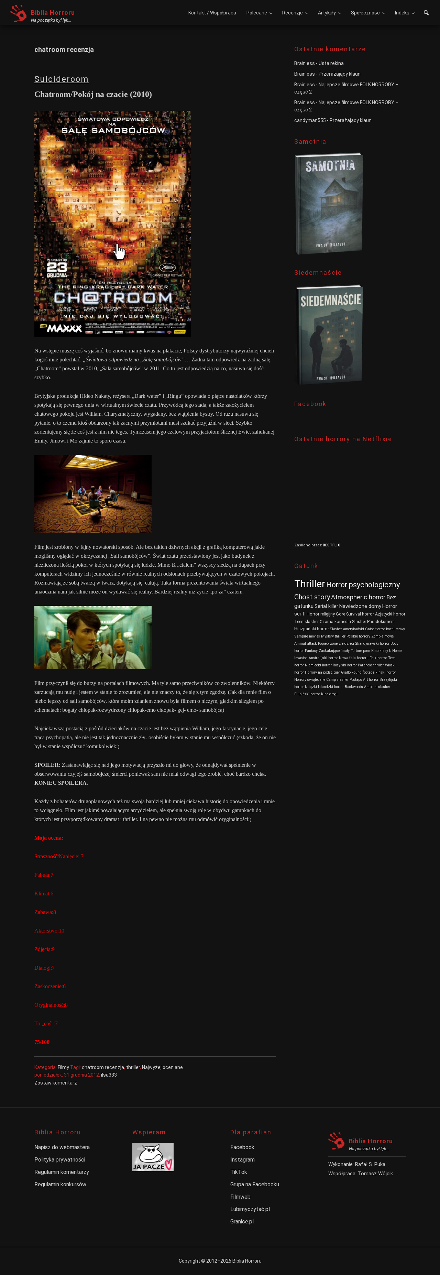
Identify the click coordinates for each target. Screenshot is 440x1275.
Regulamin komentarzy (61, 1172)
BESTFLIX (331, 545)
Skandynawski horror (372, 643)
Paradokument (381, 621)
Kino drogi (329, 694)
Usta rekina (331, 63)
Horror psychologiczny (363, 584)
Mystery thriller (333, 636)
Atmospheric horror (358, 597)
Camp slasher (337, 679)
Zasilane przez (308, 545)
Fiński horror (385, 672)
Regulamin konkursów (60, 1184)
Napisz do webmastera (62, 1147)
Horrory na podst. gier (322, 672)
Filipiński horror (307, 694)
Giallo (346, 672)
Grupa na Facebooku (254, 1184)
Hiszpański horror (311, 628)
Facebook (242, 1147)
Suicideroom (61, 79)
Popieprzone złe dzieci (336, 643)
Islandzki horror (331, 687)
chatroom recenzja (103, 1067)
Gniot (369, 629)
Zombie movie (382, 636)
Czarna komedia (335, 621)
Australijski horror (323, 658)
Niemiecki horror (318, 665)
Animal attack (305, 643)
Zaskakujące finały (334, 651)
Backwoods (354, 687)
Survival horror (360, 614)
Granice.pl (242, 1221)
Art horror (370, 679)
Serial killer (326, 606)
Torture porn (360, 651)
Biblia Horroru (53, 12)
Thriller (309, 584)
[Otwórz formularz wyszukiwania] (426, 13)
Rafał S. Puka (370, 1164)
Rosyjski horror (345, 665)
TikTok (238, 1172)
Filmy (63, 1067)
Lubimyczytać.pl (250, 1209)
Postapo (356, 679)
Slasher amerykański (347, 629)
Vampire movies (307, 636)
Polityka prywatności (59, 1159)
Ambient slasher (377, 687)
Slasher (359, 621)
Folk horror (378, 658)
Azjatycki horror (390, 614)
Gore (340, 614)
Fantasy (311, 651)
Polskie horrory (358, 636)
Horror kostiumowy (390, 629)
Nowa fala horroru (353, 658)
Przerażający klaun (340, 74)
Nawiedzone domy (360, 606)
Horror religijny (321, 614)
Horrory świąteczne (309, 679)
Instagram (242, 1159)
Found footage (363, 672)
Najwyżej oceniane (162, 1067)
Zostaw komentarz (55, 1083)
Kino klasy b (381, 651)
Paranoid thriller (371, 665)
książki (311, 687)
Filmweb (240, 1197)
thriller (133, 1067)
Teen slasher (306, 621)
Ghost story (312, 597)
